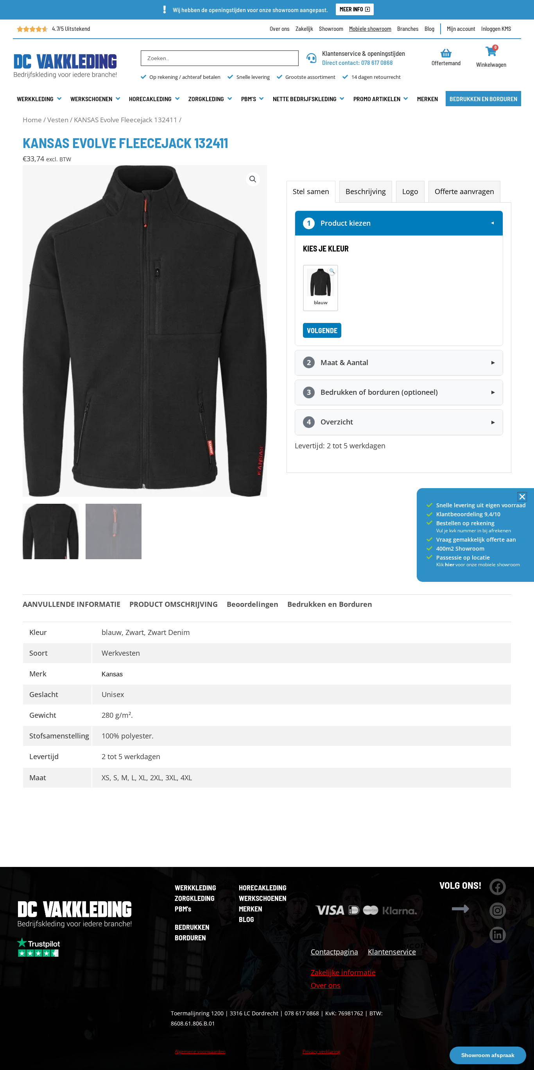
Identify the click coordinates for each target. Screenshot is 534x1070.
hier (450, 564)
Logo (410, 191)
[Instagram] (497, 910)
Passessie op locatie (463, 557)
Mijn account (461, 28)
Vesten (57, 119)
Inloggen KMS (496, 28)
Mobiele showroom (370, 28)
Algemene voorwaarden (200, 1051)
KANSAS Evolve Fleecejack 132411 (125, 119)
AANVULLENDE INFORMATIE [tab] (71, 604)
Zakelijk (304, 28)
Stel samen (311, 191)
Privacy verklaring (321, 1051)
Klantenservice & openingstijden (363, 53)
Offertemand (446, 62)
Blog (429, 28)
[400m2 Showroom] (429, 548)
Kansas (112, 674)
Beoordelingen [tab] (252, 604)
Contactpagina (334, 951)
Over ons (280, 28)
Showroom (331, 28)
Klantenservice (392, 951)
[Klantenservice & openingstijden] (311, 58)
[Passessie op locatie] (429, 557)
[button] (39, 99)
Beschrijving (366, 191)
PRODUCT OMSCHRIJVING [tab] (173, 604)
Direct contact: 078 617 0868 (357, 62)
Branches (408, 28)
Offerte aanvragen (464, 191)
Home (32, 119)
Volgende (322, 330)
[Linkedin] (497, 935)
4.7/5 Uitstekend (71, 28)
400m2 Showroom (460, 548)
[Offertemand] (446, 53)
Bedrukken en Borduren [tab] (329, 604)
